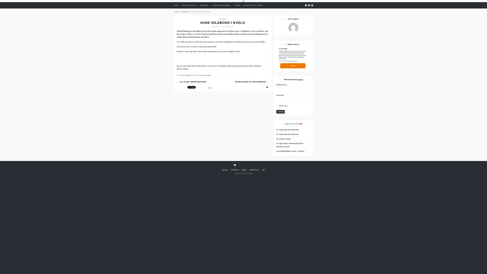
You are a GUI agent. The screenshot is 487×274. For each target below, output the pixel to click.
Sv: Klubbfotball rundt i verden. (290, 151)
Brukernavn (281, 85)
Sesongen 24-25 (189, 5)
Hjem (176, 5)
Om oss (225, 170)
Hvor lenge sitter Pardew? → (252, 82)
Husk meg (283, 106)
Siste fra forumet (292, 124)
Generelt (184, 12)
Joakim (223, 19)
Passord (280, 95)
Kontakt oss (254, 170)
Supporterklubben (221, 5)
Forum (237, 5)
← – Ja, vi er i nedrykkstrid (191, 82)
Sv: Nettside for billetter (287, 130)
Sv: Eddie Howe (283, 139)
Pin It (209, 88)
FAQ (263, 170)
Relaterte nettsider (253, 5)
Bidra (244, 170)
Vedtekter (235, 170)
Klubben (204, 5)
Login (209, 75)
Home (176, 12)
